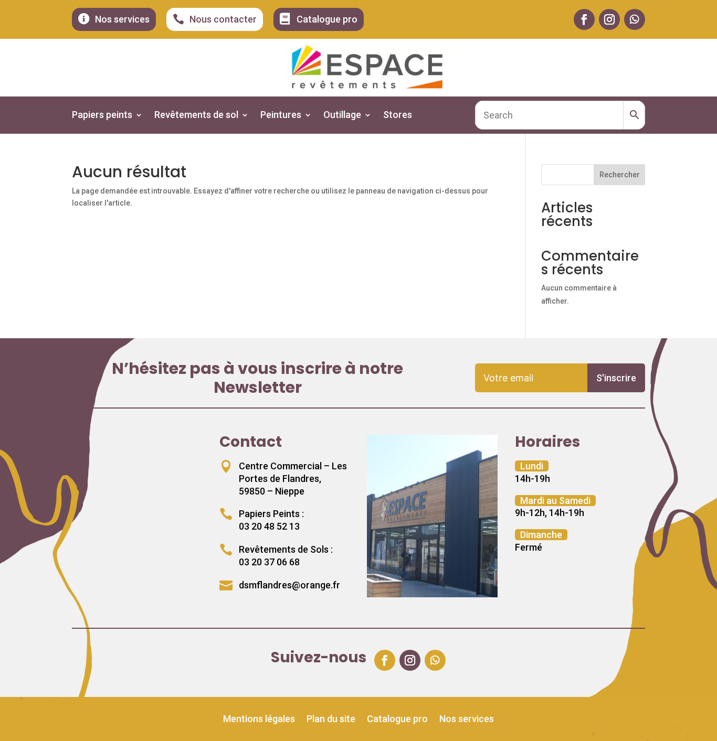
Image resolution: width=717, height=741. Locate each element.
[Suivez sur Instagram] (609, 19)
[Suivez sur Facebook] (584, 19)
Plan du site (331, 719)
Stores (397, 115)
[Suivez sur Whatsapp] (634, 19)
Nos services (466, 719)
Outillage (342, 115)
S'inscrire (616, 377)
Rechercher (619, 174)
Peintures (280, 115)
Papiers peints (102, 115)
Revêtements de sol (196, 115)
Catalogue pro (397, 719)
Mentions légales (259, 719)
